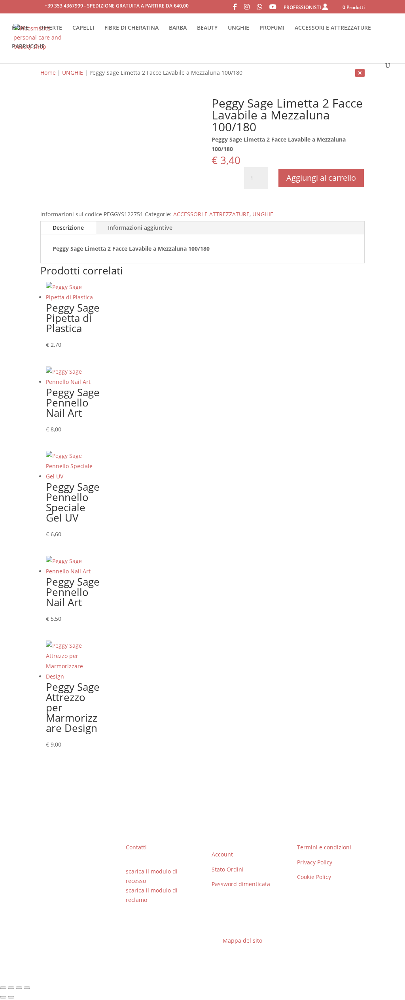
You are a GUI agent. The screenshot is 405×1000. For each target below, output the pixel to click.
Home (48, 72)
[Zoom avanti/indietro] (3, 988)
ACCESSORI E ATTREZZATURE (333, 28)
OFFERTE (50, 28)
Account (222, 854)
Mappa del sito (242, 940)
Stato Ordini (228, 869)
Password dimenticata (241, 884)
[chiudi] (360, 73)
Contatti (136, 847)
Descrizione (68, 227)
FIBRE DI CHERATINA (131, 28)
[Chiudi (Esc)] (27, 988)
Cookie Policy (314, 877)
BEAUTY (207, 28)
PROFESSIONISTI (303, 7)
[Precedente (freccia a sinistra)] (3, 997)
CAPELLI (83, 28)
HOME (20, 28)
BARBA (178, 28)
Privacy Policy (314, 862)
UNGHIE (238, 28)
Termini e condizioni (324, 847)
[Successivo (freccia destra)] (11, 997)
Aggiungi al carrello (321, 177)
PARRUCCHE (28, 46)
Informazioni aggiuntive (140, 227)
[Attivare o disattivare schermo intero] (11, 988)
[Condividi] (19, 988)
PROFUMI (271, 28)
